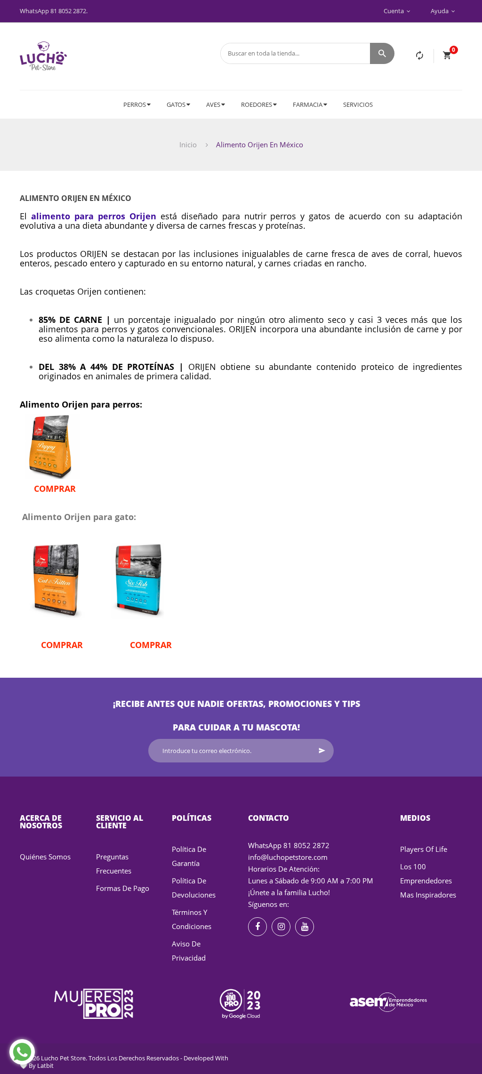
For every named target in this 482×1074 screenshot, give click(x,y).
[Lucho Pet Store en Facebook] (257, 926)
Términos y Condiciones (191, 919)
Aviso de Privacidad (189, 950)
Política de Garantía (189, 856)
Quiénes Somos (45, 856)
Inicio (188, 144)
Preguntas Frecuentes (113, 863)
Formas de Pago (122, 888)
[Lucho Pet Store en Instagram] (281, 926)
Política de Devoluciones (194, 887)
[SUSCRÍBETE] (322, 750)
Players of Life (423, 849)
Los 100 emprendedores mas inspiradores (428, 880)
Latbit (45, 1065)
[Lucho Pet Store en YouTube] (304, 926)
